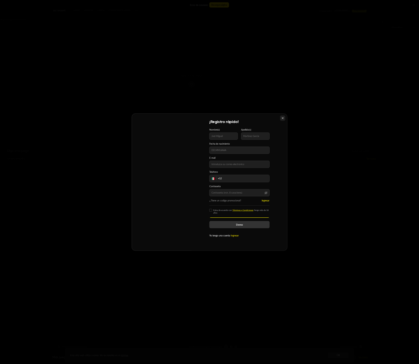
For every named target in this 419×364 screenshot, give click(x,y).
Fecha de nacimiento (219, 143)
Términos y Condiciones (242, 210)
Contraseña (215, 186)
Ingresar (235, 235)
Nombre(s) (214, 129)
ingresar (265, 200)
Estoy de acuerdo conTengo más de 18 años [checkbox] (241, 211)
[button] (266, 192)
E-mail (212, 157)
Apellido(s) (246, 129)
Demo (239, 224)
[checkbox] (210, 210)
